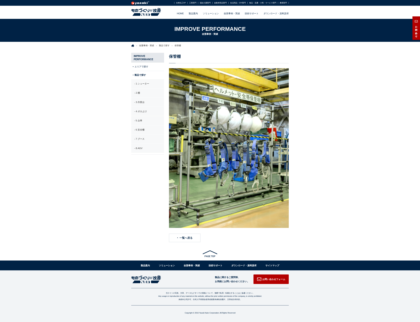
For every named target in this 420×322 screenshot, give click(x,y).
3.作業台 (140, 102)
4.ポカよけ (141, 111)
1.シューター (142, 83)
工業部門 (192, 3)
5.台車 (139, 120)
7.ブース (140, 139)
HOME (180, 13)
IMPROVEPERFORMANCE (143, 58)
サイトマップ (272, 265)
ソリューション (211, 13)
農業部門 (283, 3)
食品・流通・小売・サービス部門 (262, 3)
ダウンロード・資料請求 (276, 13)
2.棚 (138, 92)
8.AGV (139, 148)
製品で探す (164, 45)
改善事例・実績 (232, 13)
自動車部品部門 (220, 3)
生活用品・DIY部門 (238, 3)
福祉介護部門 (205, 3)
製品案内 (193, 13)
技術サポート (252, 13)
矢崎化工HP (181, 3)
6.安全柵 (140, 129)
